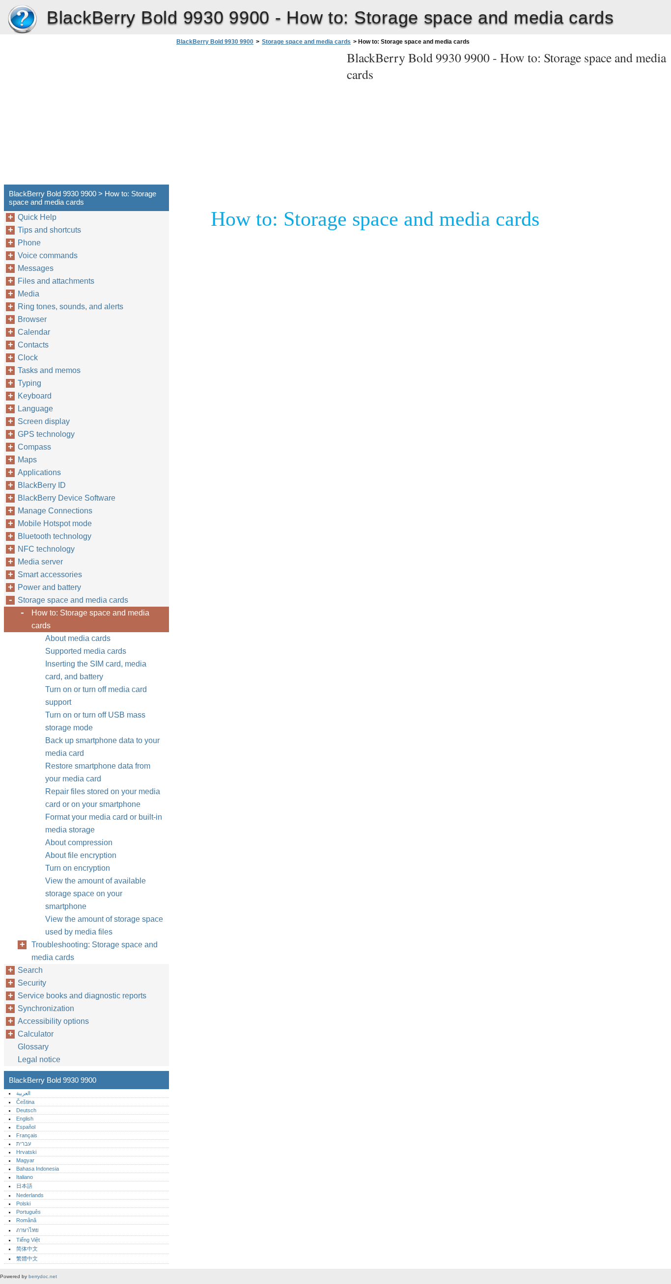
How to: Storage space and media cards (90, 619)
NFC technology (46, 549)
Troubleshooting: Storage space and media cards (94, 951)
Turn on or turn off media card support (96, 695)
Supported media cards (85, 651)
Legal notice (39, 1059)
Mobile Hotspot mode (55, 523)
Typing (29, 383)
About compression (78, 842)
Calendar (34, 332)
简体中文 (27, 1249)
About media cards (78, 638)
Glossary (33, 1047)
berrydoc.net (42, 1276)
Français (26, 1135)
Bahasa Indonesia (37, 1169)
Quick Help (37, 217)
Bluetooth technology (54, 536)
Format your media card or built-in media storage (103, 823)
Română (26, 1220)
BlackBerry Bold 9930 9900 (22, 19)
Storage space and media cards (306, 41)
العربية (23, 1093)
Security (32, 983)
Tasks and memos (49, 370)
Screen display (44, 421)
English (24, 1119)
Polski (23, 1203)
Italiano (24, 1177)
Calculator (36, 1034)
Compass (34, 447)
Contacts (33, 345)
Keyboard (35, 396)
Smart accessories (50, 574)
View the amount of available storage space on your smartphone (95, 893)
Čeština (25, 1102)
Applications (39, 472)
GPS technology (46, 434)
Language (35, 408)
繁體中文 (27, 1258)
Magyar (25, 1160)
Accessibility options (53, 1021)
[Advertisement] (256, 118)
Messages (36, 268)
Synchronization (46, 1008)
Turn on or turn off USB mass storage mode (95, 721)
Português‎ (28, 1212)
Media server (40, 562)
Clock (28, 357)
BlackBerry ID (42, 485)
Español (25, 1127)
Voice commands (48, 255)
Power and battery (49, 587)
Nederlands (30, 1195)
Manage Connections (55, 511)
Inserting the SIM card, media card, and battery (95, 670)
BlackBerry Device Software (66, 498)
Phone (29, 243)
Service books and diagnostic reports (82, 995)
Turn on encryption (77, 868)
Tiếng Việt (28, 1240)
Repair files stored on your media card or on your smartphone (102, 797)
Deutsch (26, 1110)
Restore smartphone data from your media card (97, 772)
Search (30, 970)
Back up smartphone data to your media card (102, 746)
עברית (23, 1144)
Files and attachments (56, 281)
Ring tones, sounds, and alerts (70, 306)
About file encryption (80, 855)
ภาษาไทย (27, 1230)
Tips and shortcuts (49, 230)
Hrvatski (26, 1152)
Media (28, 294)
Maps (27, 459)
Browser (32, 319)
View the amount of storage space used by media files (104, 925)
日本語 (24, 1186)
